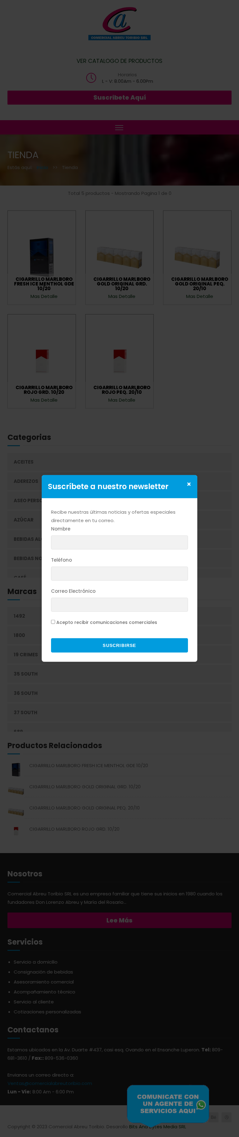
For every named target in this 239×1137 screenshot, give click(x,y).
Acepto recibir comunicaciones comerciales (106, 622)
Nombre (60, 529)
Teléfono (61, 560)
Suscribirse (119, 645)
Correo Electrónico (73, 591)
